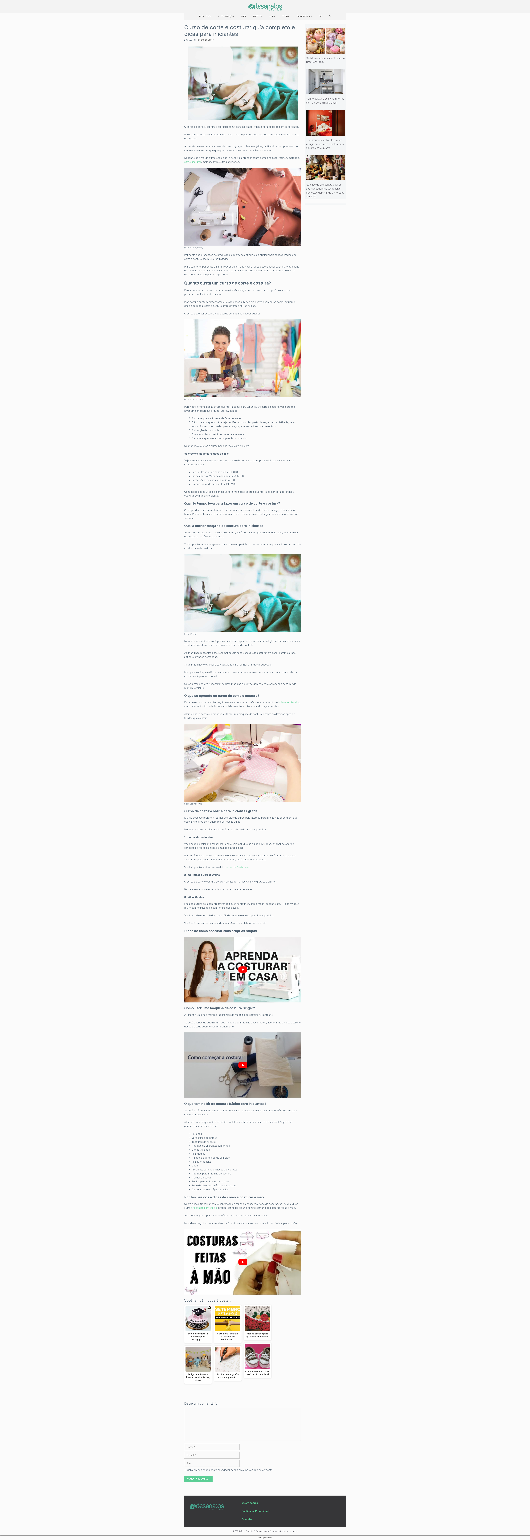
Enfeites (257, 16)
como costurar (192, 161)
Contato (247, 1519)
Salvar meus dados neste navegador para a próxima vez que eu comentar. (230, 1469)
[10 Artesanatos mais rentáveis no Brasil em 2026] (325, 51)
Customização (226, 16)
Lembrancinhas (304, 16)
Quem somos (250, 1502)
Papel (243, 16)
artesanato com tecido (204, 1207)
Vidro (272, 16)
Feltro (285, 16)
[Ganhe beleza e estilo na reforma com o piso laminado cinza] (325, 92)
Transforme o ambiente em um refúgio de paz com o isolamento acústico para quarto (325, 144)
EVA (320, 16)
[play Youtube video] (242, 970)
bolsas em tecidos (289, 702)
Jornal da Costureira (237, 867)
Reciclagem (205, 16)
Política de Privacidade (256, 1511)
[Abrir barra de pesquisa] (329, 16)
